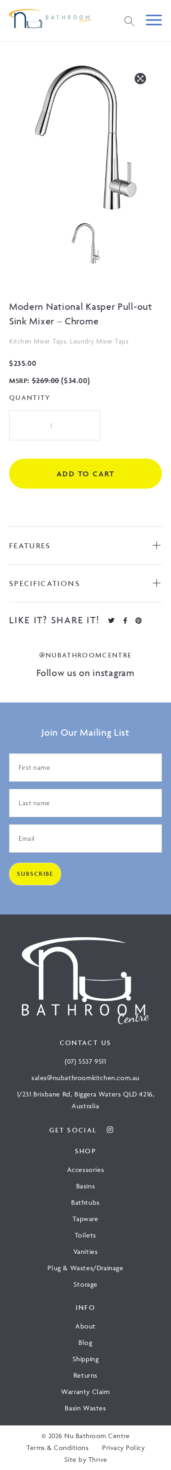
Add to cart (85, 473)
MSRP (18, 380)
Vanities (85, 1251)
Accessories (85, 1169)
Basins (85, 1186)
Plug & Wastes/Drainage (85, 1267)
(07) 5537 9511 (85, 1061)
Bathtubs (85, 1202)
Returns (85, 1375)
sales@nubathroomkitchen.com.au (85, 1077)
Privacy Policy (123, 1447)
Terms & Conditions (57, 1447)
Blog (85, 1342)
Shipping (86, 1358)
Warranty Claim (85, 1391)
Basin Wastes (85, 1408)
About (85, 1326)
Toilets (85, 1235)
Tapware (85, 1218)
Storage (85, 1284)
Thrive (97, 1459)
